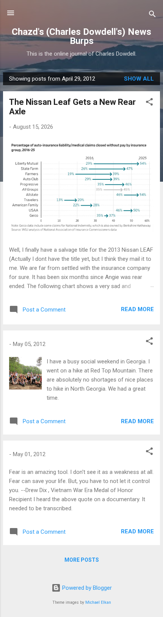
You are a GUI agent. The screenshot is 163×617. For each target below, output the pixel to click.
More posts (81, 560)
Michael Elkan (98, 602)
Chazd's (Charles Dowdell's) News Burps (81, 36)
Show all (139, 78)
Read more (137, 309)
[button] (149, 103)
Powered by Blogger (86, 587)
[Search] (152, 15)
